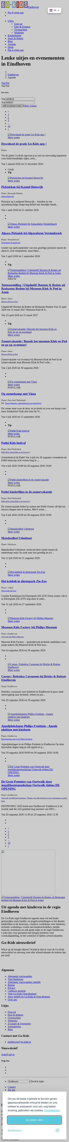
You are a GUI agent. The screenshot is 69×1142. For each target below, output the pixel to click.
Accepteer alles (34, 1120)
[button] (54, 10)
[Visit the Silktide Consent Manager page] (57, 1130)
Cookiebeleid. (52, 1110)
